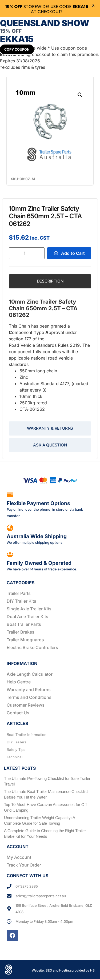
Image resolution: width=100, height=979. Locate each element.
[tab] (50, 281)
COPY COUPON (17, 49)
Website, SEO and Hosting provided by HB (63, 970)
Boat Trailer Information (26, 734)
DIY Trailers (16, 742)
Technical (14, 757)
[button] (80, 95)
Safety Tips (16, 749)
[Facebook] (12, 935)
